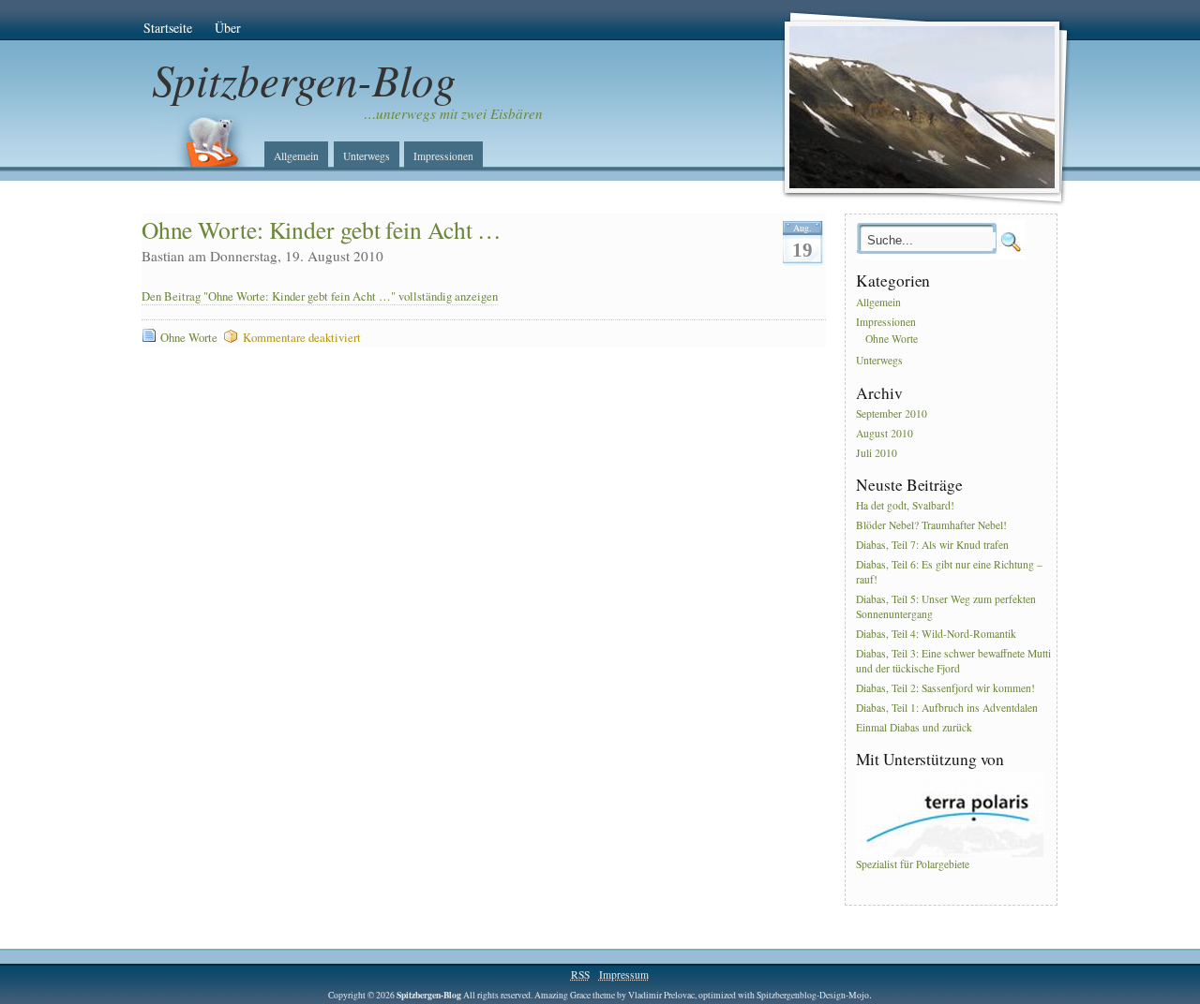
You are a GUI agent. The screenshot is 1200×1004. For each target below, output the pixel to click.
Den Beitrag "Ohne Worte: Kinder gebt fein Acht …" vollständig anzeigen (320, 296)
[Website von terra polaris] (949, 853)
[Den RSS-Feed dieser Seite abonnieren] (204, 141)
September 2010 (891, 413)
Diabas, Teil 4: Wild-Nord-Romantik (936, 634)
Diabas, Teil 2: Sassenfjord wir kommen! (945, 688)
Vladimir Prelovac (661, 995)
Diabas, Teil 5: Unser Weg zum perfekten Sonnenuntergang (946, 606)
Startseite (167, 28)
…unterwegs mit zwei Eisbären (453, 113)
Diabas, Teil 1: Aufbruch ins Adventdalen (947, 708)
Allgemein (296, 156)
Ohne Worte (189, 338)
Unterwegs (366, 156)
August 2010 (884, 433)
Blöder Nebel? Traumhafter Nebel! (931, 526)
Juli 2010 (876, 453)
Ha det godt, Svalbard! (905, 506)
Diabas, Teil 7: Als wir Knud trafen (932, 545)
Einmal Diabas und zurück (914, 727)
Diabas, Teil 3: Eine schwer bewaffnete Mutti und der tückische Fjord (953, 660)
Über (228, 28)
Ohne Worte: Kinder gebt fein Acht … (322, 229)
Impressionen (443, 156)
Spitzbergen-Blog (304, 79)
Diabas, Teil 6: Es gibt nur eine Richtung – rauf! (949, 571)
